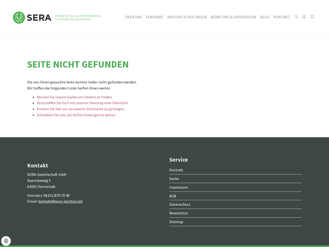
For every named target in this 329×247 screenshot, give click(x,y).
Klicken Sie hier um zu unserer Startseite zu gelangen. (81, 108)
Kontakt (176, 169)
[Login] (304, 17)
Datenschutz (180, 204)
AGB (172, 195)
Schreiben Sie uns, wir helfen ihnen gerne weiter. (76, 114)
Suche (174, 178)
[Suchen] (296, 17)
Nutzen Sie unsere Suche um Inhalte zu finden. (74, 97)
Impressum (178, 187)
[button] (133, 17)
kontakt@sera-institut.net (60, 201)
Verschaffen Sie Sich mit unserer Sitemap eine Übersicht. (83, 102)
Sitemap (176, 221)
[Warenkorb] (312, 17)
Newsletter (178, 213)
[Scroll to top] (313, 231)
